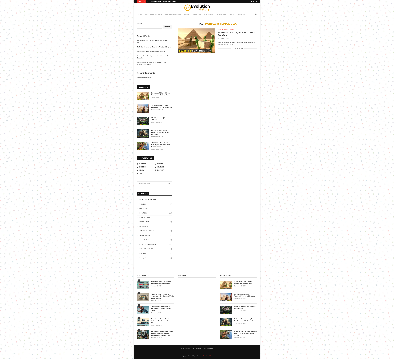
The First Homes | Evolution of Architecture (151, 51)
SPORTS (232, 14)
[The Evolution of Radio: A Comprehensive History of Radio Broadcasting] (143, 297)
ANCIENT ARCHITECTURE (155, 199)
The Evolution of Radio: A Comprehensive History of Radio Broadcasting (162, 296)
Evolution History (207, 356)
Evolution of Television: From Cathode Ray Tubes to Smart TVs (161, 321)
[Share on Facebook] (235, 48)
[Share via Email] (242, 48)
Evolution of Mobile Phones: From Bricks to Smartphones (161, 283)
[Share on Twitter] (237, 48)
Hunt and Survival (155, 235)
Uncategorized (155, 258)
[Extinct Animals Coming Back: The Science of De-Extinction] (143, 133)
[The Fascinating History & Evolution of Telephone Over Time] (143, 310)
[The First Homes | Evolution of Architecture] (143, 121)
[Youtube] (256, 1)
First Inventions (155, 226)
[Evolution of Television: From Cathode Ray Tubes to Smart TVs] (143, 322)
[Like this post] (232, 48)
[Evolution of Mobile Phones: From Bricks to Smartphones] (143, 285)
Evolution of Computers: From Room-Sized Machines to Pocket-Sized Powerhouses (162, 333)
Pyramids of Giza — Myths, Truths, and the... (164, 1)
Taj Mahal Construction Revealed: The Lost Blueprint (154, 47)
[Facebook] (251, 1)
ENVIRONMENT (221, 14)
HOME (140, 14)
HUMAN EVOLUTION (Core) (153, 14)
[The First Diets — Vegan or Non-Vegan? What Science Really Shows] (143, 146)
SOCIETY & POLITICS (155, 249)
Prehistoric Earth (155, 240)
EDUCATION (197, 14)
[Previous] (148, 1)
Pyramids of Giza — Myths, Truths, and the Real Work (160, 94)
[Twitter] (253, 1)
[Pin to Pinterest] (239, 48)
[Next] (150, 1)
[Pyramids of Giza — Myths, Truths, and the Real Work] (196, 40)
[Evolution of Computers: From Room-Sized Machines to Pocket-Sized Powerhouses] (143, 334)
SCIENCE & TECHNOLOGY (173, 14)
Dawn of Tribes (155, 208)
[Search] (256, 14)
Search (139, 23)
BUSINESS (187, 14)
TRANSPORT (241, 14)
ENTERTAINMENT (209, 14)
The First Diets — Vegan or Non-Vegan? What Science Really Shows (160, 145)
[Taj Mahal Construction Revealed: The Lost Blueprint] (143, 108)
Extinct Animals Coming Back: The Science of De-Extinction (160, 132)
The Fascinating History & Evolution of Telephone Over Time (161, 308)
